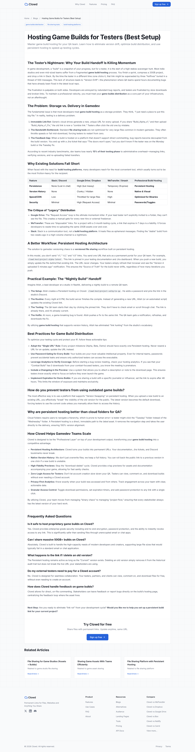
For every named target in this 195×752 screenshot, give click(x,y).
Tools (118, 721)
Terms (168, 746)
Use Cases (90, 707)
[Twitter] (25, 711)
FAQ (113, 4)
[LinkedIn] (30, 711)
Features (93, 4)
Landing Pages (122, 716)
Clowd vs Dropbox (155, 707)
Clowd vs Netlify (154, 721)
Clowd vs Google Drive (156, 711)
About (88, 716)
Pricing (104, 4)
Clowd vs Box (152, 716)
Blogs (35, 18)
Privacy (159, 746)
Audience (120, 711)
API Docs (120, 731)
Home (26, 18)
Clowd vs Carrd (153, 726)
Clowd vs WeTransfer (156, 702)
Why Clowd (80, 4)
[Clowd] (30, 4)
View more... (152, 731)
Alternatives (121, 707)
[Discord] (35, 711)
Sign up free (160, 4)
